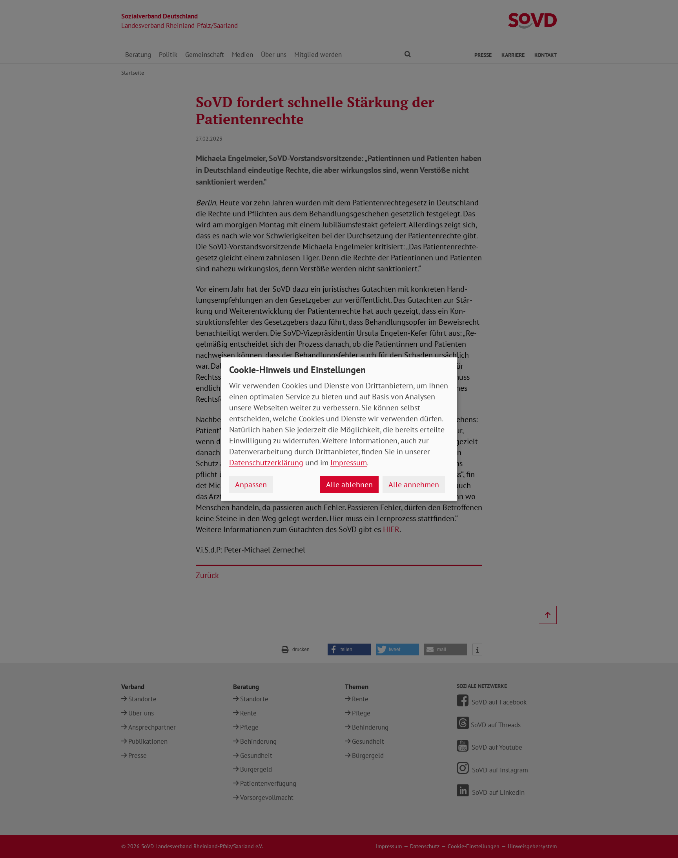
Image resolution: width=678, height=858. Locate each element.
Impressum (348, 462)
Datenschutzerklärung (266, 462)
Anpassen (251, 484)
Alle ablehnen (349, 484)
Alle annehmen (413, 484)
